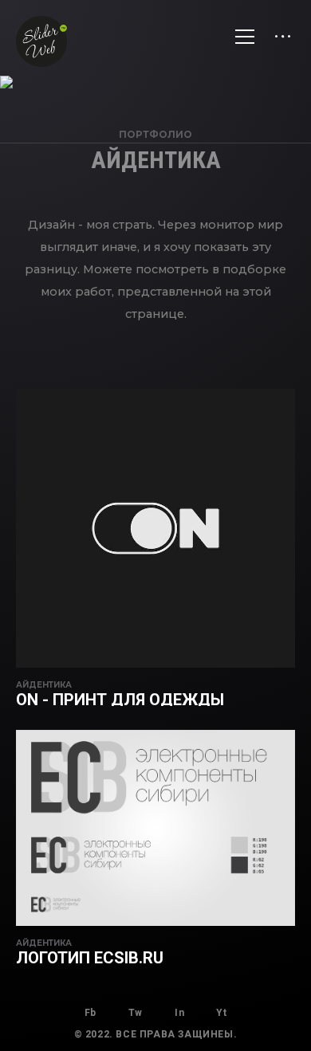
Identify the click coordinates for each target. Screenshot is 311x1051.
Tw (135, 1012)
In (179, 1012)
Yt (221, 1012)
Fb (90, 1012)
